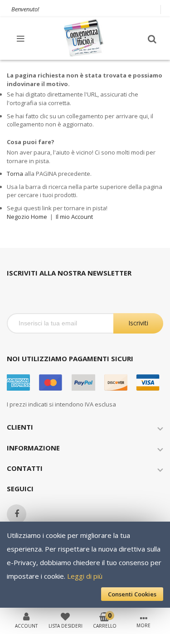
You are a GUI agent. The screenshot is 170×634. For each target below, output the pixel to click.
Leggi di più (84, 576)
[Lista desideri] (65, 616)
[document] (85, 564)
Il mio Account (74, 217)
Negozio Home (27, 217)
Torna (15, 173)
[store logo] (84, 38)
